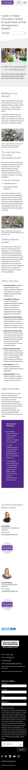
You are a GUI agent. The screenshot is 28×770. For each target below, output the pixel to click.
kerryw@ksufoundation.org (9, 534)
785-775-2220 (7, 660)
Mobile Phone (5, 702)
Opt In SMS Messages (8, 708)
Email (2, 696)
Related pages (6, 33)
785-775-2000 (9, 654)
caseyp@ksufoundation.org (9, 591)
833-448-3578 (10, 657)
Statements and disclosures (8, 761)
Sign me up (22, 749)
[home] (7, 2)
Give (19, 2)
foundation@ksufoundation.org (13, 663)
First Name (4, 683)
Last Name (4, 689)
